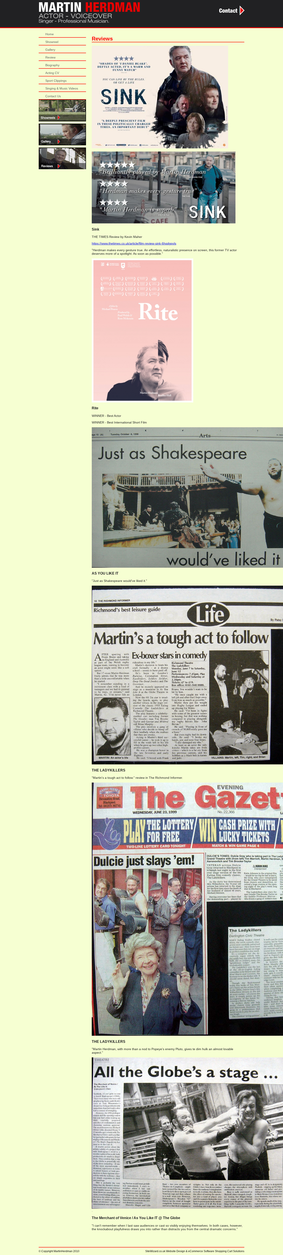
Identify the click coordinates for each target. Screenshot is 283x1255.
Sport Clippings (56, 80)
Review (50, 57)
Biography (52, 65)
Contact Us (53, 96)
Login (62, 134)
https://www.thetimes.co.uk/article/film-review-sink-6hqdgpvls (134, 243)
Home (49, 34)
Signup (62, 110)
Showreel (51, 42)
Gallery (50, 49)
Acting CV (52, 73)
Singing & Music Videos (61, 88)
